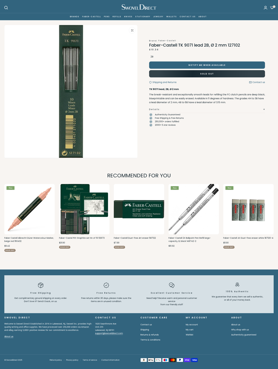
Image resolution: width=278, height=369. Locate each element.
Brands (74, 16)
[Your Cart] (272, 7)
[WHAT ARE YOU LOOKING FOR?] (6, 7)
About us (8, 336)
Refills (117, 16)
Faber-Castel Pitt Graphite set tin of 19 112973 (82, 238)
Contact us (146, 324)
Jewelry (158, 16)
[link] (270, 348)
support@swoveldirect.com (109, 333)
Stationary (142, 16)
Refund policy (56, 360)
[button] (207, 109)
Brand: (153, 40)
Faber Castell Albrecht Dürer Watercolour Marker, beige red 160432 (29, 240)
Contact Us (188, 16)
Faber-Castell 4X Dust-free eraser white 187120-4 (248, 238)
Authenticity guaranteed (243, 334)
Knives (128, 16)
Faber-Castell (91, 16)
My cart (189, 329)
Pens (107, 16)
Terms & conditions (150, 339)
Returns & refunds (149, 334)
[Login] (265, 7)
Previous (11, 217)
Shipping (144, 329)
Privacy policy (72, 360)
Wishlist (189, 334)
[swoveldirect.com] (139, 7)
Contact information (110, 360)
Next (266, 217)
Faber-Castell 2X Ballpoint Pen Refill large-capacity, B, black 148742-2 (190, 240)
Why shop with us (240, 329)
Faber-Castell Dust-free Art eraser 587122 (135, 238)
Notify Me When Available (207, 65)
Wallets (171, 16)
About (203, 16)
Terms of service (90, 360)
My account (192, 324)
